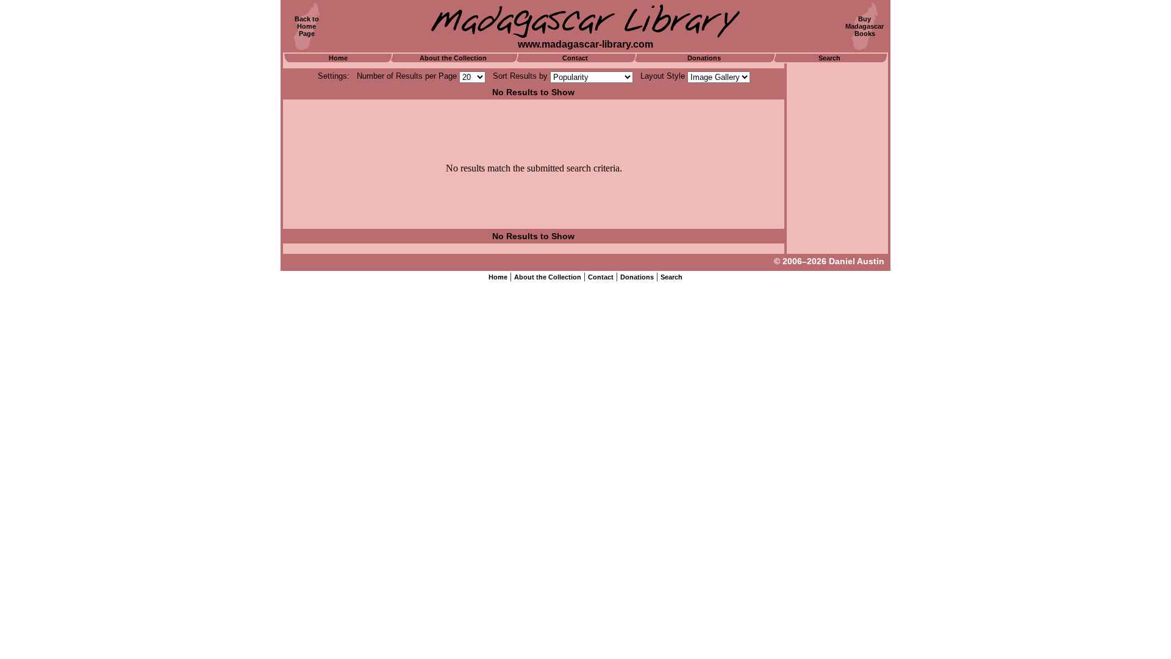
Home (338, 58)
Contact (575, 58)
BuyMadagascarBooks (864, 26)
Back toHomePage (307, 26)
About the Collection (453, 58)
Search (829, 58)
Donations (704, 58)
